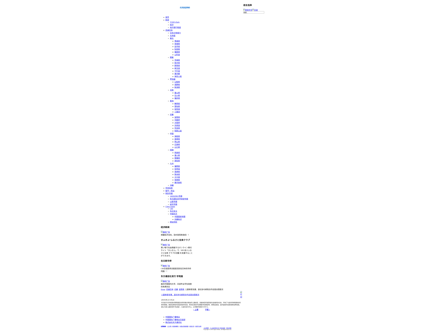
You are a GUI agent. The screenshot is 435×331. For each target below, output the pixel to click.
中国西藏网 (175, 326)
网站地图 (228, 328)
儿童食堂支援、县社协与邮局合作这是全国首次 (180, 295)
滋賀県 (181, 289)
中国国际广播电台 (172, 317)
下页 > (207, 310)
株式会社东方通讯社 (173, 322)
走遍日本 (169, 289)
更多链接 (222, 328)
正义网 (169, 326)
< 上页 (195, 310)
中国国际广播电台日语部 (175, 320)
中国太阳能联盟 (184, 326)
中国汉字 (191, 326)
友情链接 (163, 326)
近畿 (176, 289)
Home (163, 289)
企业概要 (206, 328)
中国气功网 (198, 326)
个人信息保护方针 (215, 328)
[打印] (241, 297)
